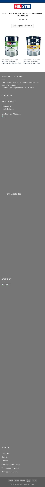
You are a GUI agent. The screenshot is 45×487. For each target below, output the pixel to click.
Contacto (5, 461)
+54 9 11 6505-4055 (13, 194)
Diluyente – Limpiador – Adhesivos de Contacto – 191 (11, 62)
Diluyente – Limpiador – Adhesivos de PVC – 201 (32, 62)
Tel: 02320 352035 (8, 101)
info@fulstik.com (8, 109)
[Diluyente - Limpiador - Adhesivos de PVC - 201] (33, 46)
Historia (4, 457)
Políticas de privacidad (10, 472)
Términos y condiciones (10, 468)
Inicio (4, 14)
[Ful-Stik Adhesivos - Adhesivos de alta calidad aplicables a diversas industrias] (22, 6)
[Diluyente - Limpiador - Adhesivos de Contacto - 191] (11, 46)
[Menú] (3, 6)
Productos (5, 453)
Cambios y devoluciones (11, 464)
